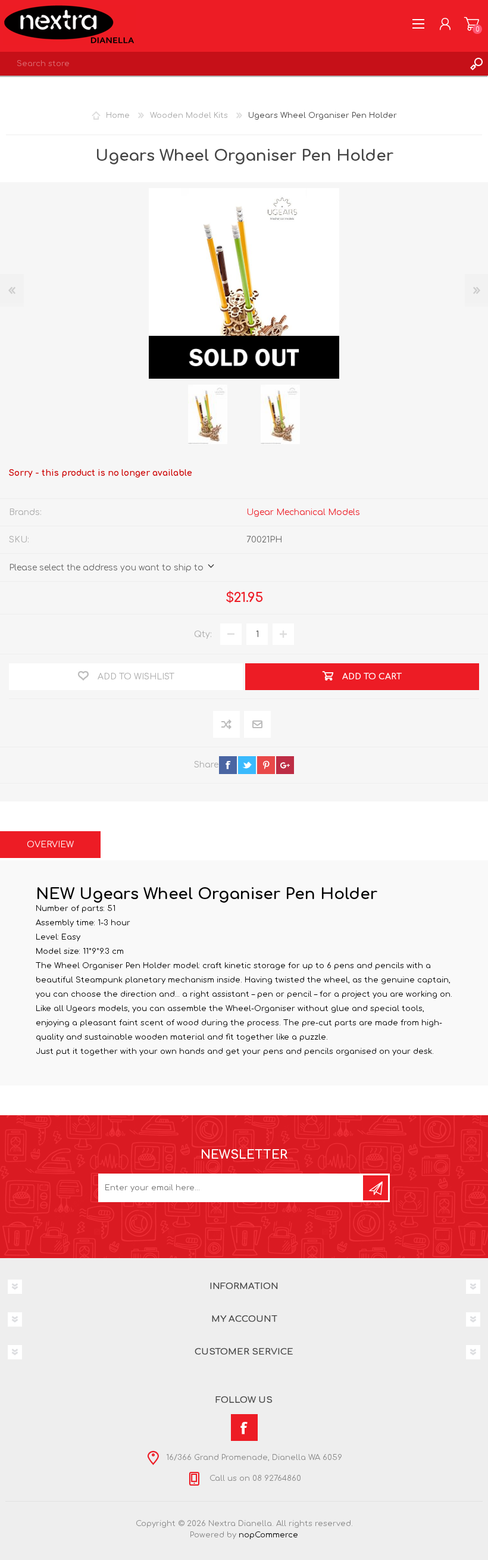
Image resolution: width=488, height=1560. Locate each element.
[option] (207, 414)
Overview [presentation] (50, 844)
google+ (285, 765)
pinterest (266, 765)
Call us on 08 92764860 (254, 1478)
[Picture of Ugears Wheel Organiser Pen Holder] (207, 414)
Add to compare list (227, 725)
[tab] (50, 844)
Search (476, 64)
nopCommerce (268, 1535)
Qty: (203, 634)
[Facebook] (244, 1427)
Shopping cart (471, 24)
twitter (247, 765)
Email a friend (257, 725)
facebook (228, 765)
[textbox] (232, 64)
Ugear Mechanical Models (303, 512)
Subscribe (375, 1187)
